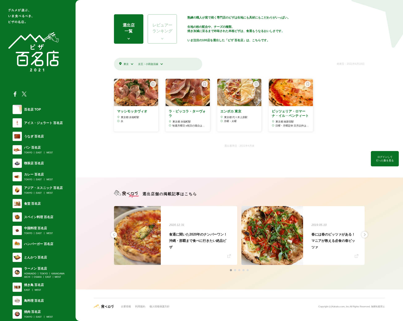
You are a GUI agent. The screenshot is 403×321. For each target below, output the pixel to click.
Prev (114, 235)
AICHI (27, 277)
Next (364, 235)
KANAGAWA (57, 273)
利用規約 (140, 306)
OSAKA (38, 277)
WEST (49, 152)
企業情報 (126, 306)
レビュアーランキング (162, 28)
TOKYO (28, 152)
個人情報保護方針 (159, 306)
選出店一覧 (129, 28)
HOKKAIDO (30, 273)
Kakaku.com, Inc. (341, 306)
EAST (39, 152)
